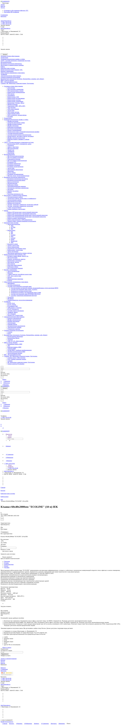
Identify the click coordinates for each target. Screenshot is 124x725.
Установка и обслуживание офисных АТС (16, 10)
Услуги (3, 661)
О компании (4, 669)
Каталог (3, 660)
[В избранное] (2, 517)
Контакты (3, 670)
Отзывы (6, 563)
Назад (10, 435)
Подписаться (4, 654)
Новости (3, 667)
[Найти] (2, 377)
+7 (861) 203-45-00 (6, 22)
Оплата (6, 566)
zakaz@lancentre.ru (6, 20)
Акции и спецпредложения (8, 658)
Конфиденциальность (7, 721)
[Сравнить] (2, 520)
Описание (7, 561)
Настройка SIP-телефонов (11, 12)
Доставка (6, 567)
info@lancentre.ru (5, 28)
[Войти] (1, 422)
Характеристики (9, 564)
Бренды (3, 663)
